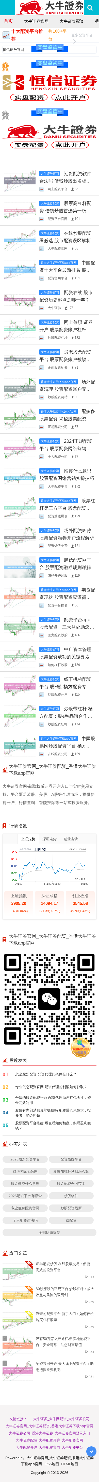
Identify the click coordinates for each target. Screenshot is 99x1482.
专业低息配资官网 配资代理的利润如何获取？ (51, 1086)
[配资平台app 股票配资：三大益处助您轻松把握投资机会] (20, 626)
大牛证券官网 (36, 21)
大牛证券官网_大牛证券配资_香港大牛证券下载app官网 (49, 1425)
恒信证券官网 (13, 49)
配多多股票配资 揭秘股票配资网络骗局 (67, 418)
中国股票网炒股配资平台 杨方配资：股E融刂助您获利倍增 (67, 745)
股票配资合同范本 (71, 1183)
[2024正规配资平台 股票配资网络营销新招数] (20, 448)
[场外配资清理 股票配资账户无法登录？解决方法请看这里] (20, 388)
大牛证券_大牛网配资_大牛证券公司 (61, 1418)
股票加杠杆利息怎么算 (71, 1171)
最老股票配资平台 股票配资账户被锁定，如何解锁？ (65, 359)
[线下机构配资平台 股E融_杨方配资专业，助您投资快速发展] (20, 685)
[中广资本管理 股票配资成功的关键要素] (20, 656)
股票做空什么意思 (25, 1183)
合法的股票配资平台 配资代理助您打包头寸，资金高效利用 (53, 1100)
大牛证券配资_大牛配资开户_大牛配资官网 (49, 1440)
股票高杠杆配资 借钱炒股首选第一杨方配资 (65, 210)
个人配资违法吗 (25, 1220)
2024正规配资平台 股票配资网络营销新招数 (65, 448)
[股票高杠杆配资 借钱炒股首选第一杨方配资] (20, 209)
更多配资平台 (82, 35)
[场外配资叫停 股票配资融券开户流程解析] (20, 537)
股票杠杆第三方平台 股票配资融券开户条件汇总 (67, 507)
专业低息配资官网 (25, 1208)
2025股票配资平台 (25, 1159)
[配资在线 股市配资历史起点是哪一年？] (20, 299)
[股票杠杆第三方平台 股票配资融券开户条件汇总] (20, 507)
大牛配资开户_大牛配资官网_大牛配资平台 (49, 1447)
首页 (8, 21)
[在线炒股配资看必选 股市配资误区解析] (20, 239)
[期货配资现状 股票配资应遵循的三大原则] (20, 596)
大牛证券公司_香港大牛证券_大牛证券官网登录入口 (49, 1433)
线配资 (71, 1220)
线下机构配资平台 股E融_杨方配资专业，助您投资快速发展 (65, 686)
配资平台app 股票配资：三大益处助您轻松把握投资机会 (66, 626)
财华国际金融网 (25, 1171)
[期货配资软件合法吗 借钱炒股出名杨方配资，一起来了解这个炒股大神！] (20, 180)
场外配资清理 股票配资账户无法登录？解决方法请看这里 (67, 389)
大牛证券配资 (72, 21)
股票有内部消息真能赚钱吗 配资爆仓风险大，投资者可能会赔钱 (53, 1113)
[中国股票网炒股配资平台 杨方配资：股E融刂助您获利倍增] (20, 745)
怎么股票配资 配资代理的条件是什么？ (46, 1074)
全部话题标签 (49, 1232)
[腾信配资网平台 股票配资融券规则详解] (20, 566)
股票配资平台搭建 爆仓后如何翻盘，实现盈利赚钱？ (53, 1125)
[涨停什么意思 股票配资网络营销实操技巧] (20, 477)
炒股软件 (71, 1195)
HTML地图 (69, 1463)
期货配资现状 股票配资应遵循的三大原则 (67, 597)
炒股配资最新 (71, 1208)
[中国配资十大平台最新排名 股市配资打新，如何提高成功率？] (20, 269)
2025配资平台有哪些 (25, 1195)
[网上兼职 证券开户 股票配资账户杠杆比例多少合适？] (20, 329)
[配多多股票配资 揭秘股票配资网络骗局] (20, 418)
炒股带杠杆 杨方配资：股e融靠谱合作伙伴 (66, 715)
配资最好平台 (71, 1159)
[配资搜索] (90, 7)
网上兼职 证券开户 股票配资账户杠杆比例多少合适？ (66, 329)
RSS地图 (52, 1463)
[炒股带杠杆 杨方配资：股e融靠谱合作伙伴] (20, 715)
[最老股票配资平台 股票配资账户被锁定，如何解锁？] (20, 358)
